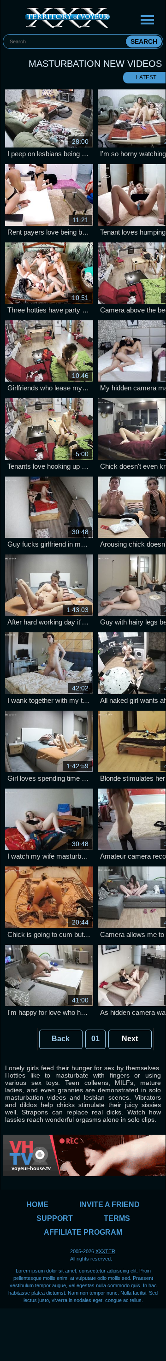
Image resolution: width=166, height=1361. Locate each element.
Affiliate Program (83, 1232)
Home (37, 1204)
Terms (117, 1218)
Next (130, 1039)
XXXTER (105, 1251)
